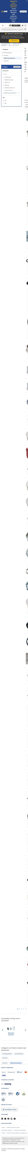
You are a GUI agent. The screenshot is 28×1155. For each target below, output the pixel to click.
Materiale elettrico (17, 43)
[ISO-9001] (3, 1094)
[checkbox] (11, 77)
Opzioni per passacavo (9, 58)
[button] (23, 11)
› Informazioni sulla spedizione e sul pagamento (16, 1133)
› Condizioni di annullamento (20, 1130)
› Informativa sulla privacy (6, 1130)
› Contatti (3, 1133)
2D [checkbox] (5, 100)
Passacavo (3, 45)
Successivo (26, 1009)
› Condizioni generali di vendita (12, 1127)
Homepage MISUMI (5, 43)
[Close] (25, 33)
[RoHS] (24, 1094)
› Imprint (3, 1127)
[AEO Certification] (17, 1094)
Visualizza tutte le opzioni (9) (9, 93)
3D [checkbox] (5, 103)
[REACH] (3, 1099)
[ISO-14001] (10, 1094)
